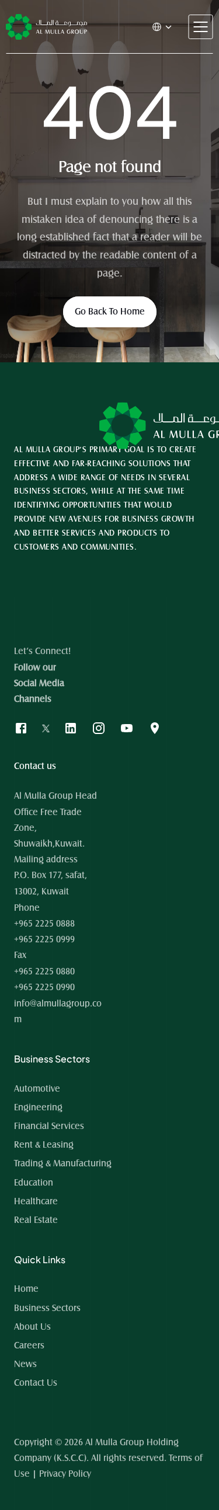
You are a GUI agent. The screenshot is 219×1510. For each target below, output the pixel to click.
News (25, 1364)
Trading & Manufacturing (63, 1163)
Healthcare (36, 1201)
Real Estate (36, 1220)
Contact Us (35, 1383)
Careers (29, 1345)
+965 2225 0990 (44, 987)
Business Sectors (47, 1308)
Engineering (38, 1107)
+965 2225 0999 (44, 939)
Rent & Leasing (44, 1145)
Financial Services (49, 1126)
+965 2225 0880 (44, 971)
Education (33, 1183)
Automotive (37, 1089)
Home (27, 1289)
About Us (32, 1327)
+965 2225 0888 (44, 924)
